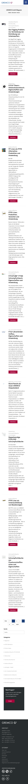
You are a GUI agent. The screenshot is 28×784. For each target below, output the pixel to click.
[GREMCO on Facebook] (7, 778)
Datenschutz (5, 761)
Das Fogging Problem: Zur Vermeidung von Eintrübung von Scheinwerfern (17, 32)
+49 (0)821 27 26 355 (9, 742)
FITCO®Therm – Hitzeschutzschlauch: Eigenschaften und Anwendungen (17, 88)
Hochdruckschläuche (9, 659)
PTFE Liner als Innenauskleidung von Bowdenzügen (15, 502)
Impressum (5, 759)
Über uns (4, 750)
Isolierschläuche (13, 147)
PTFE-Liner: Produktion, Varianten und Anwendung (14, 215)
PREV (6, 621)
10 (13, 624)
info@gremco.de (10, 736)
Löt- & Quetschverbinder (15, 329)
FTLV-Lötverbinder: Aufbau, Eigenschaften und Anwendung (16, 335)
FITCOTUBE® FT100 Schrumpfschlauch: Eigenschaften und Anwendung (16, 279)
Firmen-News (17, 381)
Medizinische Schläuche (10, 675)
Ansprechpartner (6, 752)
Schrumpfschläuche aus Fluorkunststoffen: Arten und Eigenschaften (16, 562)
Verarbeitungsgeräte (9, 682)
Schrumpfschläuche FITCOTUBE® (12, 678)
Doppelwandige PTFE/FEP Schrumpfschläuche (16, 439)
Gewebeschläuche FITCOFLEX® (12, 652)
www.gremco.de (9, 738)
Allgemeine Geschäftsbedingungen (11, 762)
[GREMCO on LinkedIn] (3, 778)
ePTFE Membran (8, 644)
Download (4, 755)
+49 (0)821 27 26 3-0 (9, 740)
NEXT (17, 624)
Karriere (4, 753)
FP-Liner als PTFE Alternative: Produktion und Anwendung (15, 152)
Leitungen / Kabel (8, 667)
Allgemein (11, 381)
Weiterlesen (13, 73)
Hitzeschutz (11, 83)
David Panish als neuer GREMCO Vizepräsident (15, 385)
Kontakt (10, 701)
